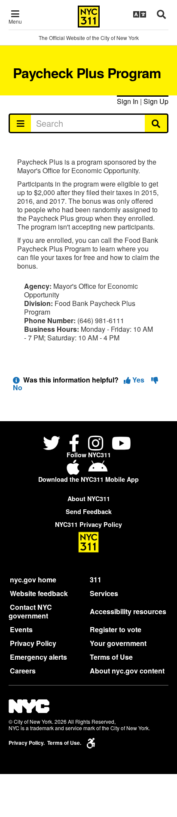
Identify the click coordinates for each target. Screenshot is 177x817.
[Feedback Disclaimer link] (16, 380)
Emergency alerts (38, 657)
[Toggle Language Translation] (139, 14)
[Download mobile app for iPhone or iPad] (75, 470)
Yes (138, 380)
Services (104, 593)
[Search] (156, 123)
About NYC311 (88, 498)
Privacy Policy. (27, 743)
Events (21, 629)
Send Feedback (89, 511)
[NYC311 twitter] (53, 444)
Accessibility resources (128, 611)
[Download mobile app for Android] (98, 470)
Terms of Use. (64, 743)
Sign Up (155, 101)
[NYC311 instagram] (96, 444)
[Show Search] (161, 14)
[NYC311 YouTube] (121, 444)
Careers (23, 671)
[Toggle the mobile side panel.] (20, 123)
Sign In (127, 101)
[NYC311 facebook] (74, 444)
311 (95, 579)
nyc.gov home (33, 579)
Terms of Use (111, 657)
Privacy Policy (33, 643)
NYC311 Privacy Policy (88, 524)
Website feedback (39, 593)
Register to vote (115, 629)
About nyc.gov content (127, 671)
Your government (118, 643)
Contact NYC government (30, 611)
